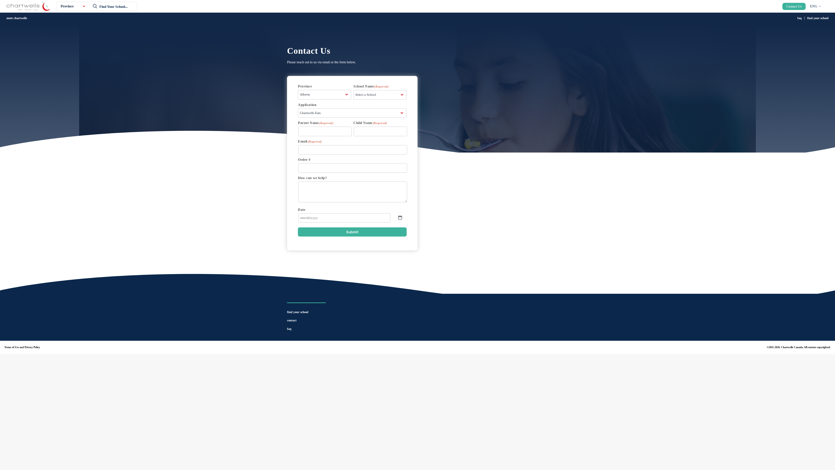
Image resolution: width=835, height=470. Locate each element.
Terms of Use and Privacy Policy (22, 347)
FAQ (799, 18)
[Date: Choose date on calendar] (400, 217)
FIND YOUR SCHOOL (297, 312)
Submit (352, 232)
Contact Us (794, 6)
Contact (292, 320)
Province (67, 6)
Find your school (817, 18)
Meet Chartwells (17, 18)
